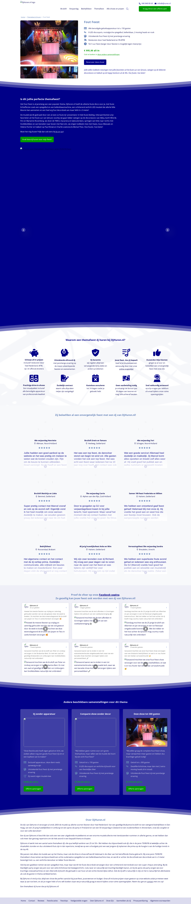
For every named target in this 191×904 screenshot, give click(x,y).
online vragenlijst (126, 369)
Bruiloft (63, 9)
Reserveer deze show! (95, 62)
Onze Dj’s (110, 900)
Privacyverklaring (140, 900)
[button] (140, 3)
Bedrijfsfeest (86, 9)
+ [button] (45, 466)
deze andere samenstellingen (108, 54)
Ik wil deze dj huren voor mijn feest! (37, 139)
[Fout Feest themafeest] (49, 64)
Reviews (41, 900)
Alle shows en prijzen (115, 9)
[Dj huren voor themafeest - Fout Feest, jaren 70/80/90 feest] (95, 149)
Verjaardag (73, 9)
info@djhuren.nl (164, 3)
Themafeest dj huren (34, 17)
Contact (32, 900)
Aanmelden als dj (124, 900)
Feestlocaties (52, 900)
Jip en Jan (59, 131)
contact (150, 881)
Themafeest (99, 9)
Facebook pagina (109, 594)
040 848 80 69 (147, 3)
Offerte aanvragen (33, 789)
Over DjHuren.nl (97, 900)
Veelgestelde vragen (79, 900)
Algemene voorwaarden (160, 900)
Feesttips (64, 900)
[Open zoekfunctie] (127, 9)
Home (23, 17)
